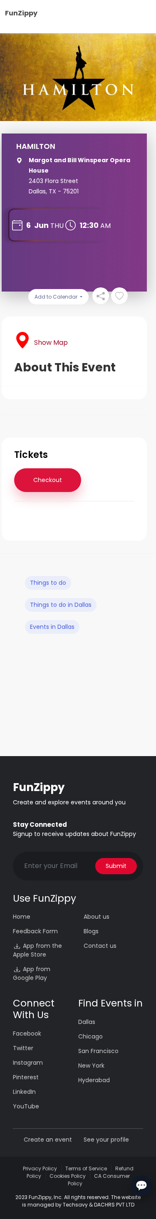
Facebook (27, 1033)
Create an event (48, 1139)
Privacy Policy (40, 1168)
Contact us (100, 946)
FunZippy (21, 13)
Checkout (47, 480)
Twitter (23, 1048)
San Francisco (98, 1051)
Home (21, 916)
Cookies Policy (68, 1175)
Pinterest (26, 1077)
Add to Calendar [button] (57, 296)
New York (91, 1065)
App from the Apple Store (37, 950)
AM (105, 225)
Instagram (28, 1062)
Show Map (51, 342)
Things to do (48, 583)
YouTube (26, 1106)
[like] (119, 295)
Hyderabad (94, 1080)
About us (96, 916)
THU (57, 225)
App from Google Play (31, 973)
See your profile (106, 1139)
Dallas (86, 1022)
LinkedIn (24, 1092)
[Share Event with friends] (100, 295)
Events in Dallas (52, 627)
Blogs (91, 931)
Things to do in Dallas (61, 605)
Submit (116, 866)
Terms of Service (86, 1168)
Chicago (90, 1036)
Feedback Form (35, 931)
